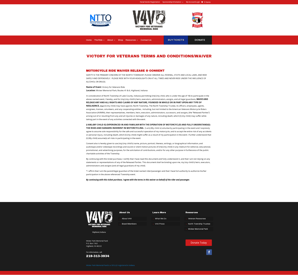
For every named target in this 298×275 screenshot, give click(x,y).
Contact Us (146, 40)
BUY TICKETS (176, 40)
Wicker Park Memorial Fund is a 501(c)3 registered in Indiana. (110, 265)
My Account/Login (193, 2)
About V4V (127, 218)
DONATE (200, 40)
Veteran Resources (197, 218)
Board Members (129, 224)
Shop (120, 40)
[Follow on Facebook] (209, 252)
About (110, 40)
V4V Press (159, 224)
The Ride (98, 40)
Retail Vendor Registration (150, 2)
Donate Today (199, 242)
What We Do (160, 218)
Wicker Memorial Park (198, 229)
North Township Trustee (199, 224)
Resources (131, 40)
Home (89, 40)
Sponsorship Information (172, 2)
